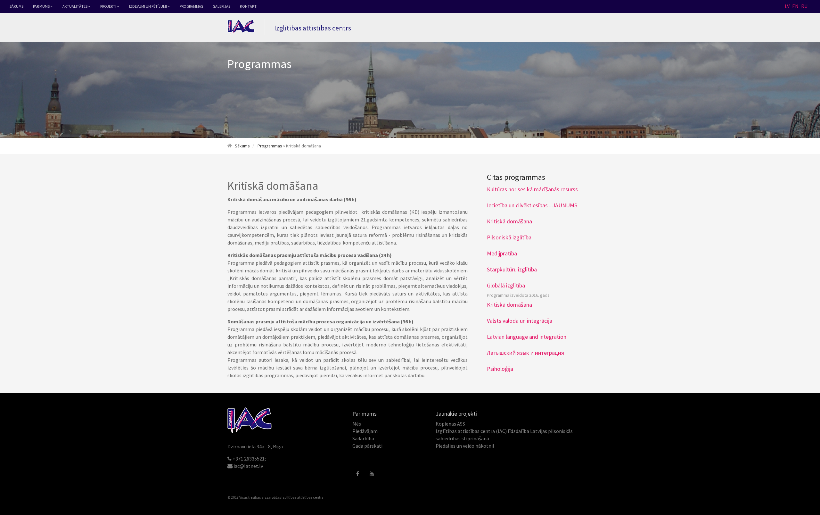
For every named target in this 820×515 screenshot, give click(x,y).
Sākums (16, 6)
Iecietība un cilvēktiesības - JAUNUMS (532, 205)
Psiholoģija (500, 368)
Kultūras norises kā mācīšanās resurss (532, 189)
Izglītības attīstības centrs (302, 497)
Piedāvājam (365, 431)
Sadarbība (363, 438)
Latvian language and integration (526, 336)
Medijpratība (502, 253)
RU (804, 6)
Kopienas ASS (450, 423)
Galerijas (221, 6)
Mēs (356, 423)
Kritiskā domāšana (509, 221)
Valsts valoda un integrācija (519, 320)
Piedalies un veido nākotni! (465, 446)
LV (787, 6)
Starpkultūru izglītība (512, 269)
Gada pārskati (367, 446)
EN (795, 6)
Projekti (108, 6)
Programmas (191, 6)
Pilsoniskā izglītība (509, 237)
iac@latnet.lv (248, 466)
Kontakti (249, 6)
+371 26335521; (249, 458)
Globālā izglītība (506, 285)
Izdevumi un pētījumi (148, 6)
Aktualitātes (75, 6)
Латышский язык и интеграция (525, 352)
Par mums (41, 6)
